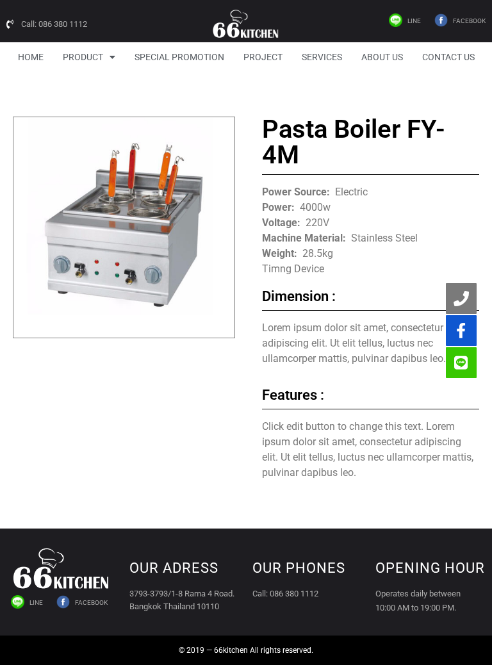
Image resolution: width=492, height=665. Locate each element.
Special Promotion (179, 57)
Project (263, 57)
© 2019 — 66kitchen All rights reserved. (246, 650)
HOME (31, 57)
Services (322, 57)
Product (83, 57)
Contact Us (448, 57)
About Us (382, 57)
